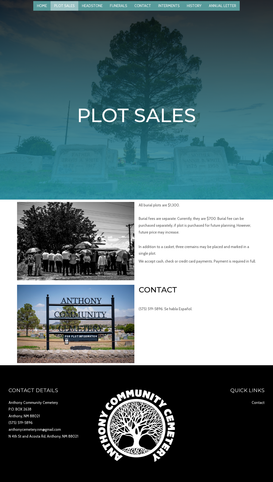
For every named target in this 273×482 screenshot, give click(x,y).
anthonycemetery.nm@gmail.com (35, 429)
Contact (142, 6)
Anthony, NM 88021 (24, 416)
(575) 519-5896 (21, 423)
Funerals (118, 6)
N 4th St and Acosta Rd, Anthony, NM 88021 (43, 436)
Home (42, 6)
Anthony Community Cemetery (33, 402)
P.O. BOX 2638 (20, 409)
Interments (169, 6)
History (194, 6)
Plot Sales (64, 6)
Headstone (92, 6)
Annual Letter (222, 6)
